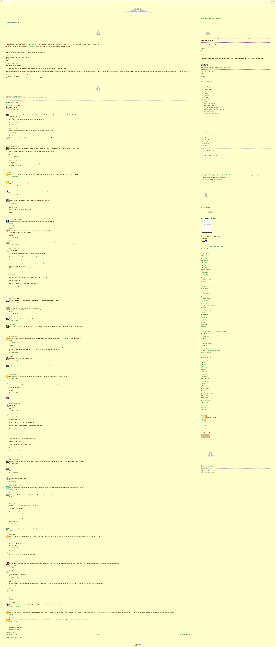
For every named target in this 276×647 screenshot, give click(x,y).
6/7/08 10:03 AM (13, 567)
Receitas (203, 77)
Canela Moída (204, 274)
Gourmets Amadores (206, 334)
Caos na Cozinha (205, 276)
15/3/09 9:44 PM (13, 585)
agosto (205, 95)
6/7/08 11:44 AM (13, 577)
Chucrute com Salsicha (206, 283)
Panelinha (203, 364)
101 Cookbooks (204, 248)
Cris (10, 395)
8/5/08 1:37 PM (13, 456)
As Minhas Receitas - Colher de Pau (209, 257)
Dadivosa (203, 312)
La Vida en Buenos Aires (206, 348)
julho (205, 97)
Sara (10, 617)
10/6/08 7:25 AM (13, 558)
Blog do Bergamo (205, 270)
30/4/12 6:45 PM (13, 614)
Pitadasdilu (11, 336)
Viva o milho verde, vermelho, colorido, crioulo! (211, 181)
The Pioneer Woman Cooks (207, 393)
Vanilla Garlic (204, 404)
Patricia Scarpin (13, 298)
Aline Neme (12, 382)
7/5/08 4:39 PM (13, 320)
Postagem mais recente (11, 634)
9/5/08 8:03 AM (13, 472)
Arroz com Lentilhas (208, 123)
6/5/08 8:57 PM (13, 109)
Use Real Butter (204, 402)
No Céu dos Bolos (13, 492)
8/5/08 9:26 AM (13, 399)
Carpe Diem (204, 277)
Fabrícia (11, 198)
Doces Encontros (205, 322)
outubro (206, 91)
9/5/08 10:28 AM (13, 481)
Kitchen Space (204, 341)
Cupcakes (203, 307)
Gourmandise (204, 333)
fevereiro (206, 141)
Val (10, 356)
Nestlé (202, 359)
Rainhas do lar (204, 374)
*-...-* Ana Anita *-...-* (14, 219)
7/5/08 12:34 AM (13, 132)
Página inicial (98, 634)
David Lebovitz (204, 314)
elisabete (11, 526)
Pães (202, 46)
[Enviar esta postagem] (46, 97)
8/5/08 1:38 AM (13, 371)
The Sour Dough (205, 395)
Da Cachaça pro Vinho (206, 310)
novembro (206, 89)
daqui (33, 44)
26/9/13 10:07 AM (14, 629)
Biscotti (205, 125)
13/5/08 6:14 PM (13, 530)
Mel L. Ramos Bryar (13, 485)
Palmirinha (203, 362)
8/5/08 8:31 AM (13, 392)
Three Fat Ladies (205, 397)
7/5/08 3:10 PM (13, 295)
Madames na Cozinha (206, 353)
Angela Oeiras (12, 374)
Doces (202, 50)
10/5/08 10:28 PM (14, 489)
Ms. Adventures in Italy (206, 357)
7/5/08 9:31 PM (13, 360)
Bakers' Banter (204, 262)
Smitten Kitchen (204, 383)
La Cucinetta (204, 345)
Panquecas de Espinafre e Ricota (211, 131)
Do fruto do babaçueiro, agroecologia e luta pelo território (214, 177)
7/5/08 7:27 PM (13, 352)
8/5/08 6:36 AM (13, 378)
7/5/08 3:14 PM (13, 302)
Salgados (32, 97)
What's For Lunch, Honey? (207, 405)
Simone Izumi (12, 306)
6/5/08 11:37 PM (13, 124)
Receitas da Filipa (205, 376)
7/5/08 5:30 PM (13, 333)
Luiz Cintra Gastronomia (206, 352)
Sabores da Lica (205, 378)
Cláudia (11, 324)
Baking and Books (205, 264)
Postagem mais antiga (185, 634)
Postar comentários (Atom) (16, 637)
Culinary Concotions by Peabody (208, 305)
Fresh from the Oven (206, 328)
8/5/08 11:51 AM (13, 410)
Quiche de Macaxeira (206, 373)
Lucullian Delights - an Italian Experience (210, 350)
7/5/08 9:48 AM (13, 176)
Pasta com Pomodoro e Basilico (211, 121)
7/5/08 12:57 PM (13, 225)
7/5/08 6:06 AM (13, 142)
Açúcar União (204, 258)
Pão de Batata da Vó (12, 22)
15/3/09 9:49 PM (13, 599)
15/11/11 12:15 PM (14, 606)
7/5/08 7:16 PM (13, 342)
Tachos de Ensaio (205, 388)
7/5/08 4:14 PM (13, 313)
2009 (204, 84)
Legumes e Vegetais (17, 97)
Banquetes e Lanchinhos (206, 269)
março (205, 139)
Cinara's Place (204, 284)
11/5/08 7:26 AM (13, 499)
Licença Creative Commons (223, 67)
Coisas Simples (204, 288)
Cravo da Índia (204, 302)
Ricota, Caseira (207, 132)
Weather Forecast (205, 437)
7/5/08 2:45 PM (13, 244)
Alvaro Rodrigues (205, 251)
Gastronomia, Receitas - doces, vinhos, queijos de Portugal (214, 331)
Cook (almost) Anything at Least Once (209, 295)
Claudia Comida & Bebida (207, 286)
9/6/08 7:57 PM (13, 547)
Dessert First (204, 317)
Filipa (10, 135)
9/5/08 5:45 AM (13, 463)
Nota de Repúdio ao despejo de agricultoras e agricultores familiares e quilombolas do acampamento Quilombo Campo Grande (230, 175)
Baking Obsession (205, 267)
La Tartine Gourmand (206, 347)
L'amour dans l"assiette (206, 343)
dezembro (206, 87)
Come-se (203, 289)
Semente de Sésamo (206, 379)
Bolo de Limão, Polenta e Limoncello (212, 113)
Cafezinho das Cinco (206, 272)
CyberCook (207, 77)
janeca (10, 228)
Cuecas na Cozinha (205, 303)
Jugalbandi (203, 338)
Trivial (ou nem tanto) (206, 400)
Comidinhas (204, 291)
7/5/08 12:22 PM (13, 203)
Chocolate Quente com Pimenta (211, 107)
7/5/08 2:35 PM (13, 237)
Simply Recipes (204, 381)
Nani (10, 476)
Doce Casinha (204, 321)
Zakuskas (203, 409)
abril (205, 137)
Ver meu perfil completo (212, 419)
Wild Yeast (203, 407)
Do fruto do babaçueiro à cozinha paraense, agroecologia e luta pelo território (219, 174)
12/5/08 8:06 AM (13, 523)
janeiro (205, 143)
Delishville (203, 315)
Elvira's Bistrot (204, 324)
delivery (75, 619)
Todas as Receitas (40, 97)
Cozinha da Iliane (205, 296)
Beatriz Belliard (12, 459)
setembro (206, 93)
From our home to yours (206, 329)
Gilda (10, 610)
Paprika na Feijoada (205, 366)
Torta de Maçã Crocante (209, 103)
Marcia (11, 534)
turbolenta (11, 467)
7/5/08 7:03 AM (13, 156)
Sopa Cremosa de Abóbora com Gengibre (213, 126)
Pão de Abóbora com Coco (210, 117)
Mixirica (203, 355)
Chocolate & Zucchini (206, 279)
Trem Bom (203, 398)
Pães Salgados (26, 97)
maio (205, 101)
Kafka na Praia (204, 340)
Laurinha (11, 248)
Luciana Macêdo (13, 189)
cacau (10, 602)
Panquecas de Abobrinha (209, 111)
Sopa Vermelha (204, 385)
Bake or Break (204, 260)
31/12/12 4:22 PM (14, 621)
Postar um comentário (11, 632)
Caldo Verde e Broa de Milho (210, 119)
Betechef (11, 180)
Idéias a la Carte (205, 336)
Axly (10, 112)
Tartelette (203, 390)
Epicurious (203, 326)
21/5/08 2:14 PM (13, 538)
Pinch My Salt (204, 369)
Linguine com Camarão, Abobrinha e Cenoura (214, 134)
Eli (9, 316)
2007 (204, 145)
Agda (202, 250)
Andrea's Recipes (205, 253)
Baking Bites (204, 265)
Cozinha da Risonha (205, 298)
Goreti (10, 363)
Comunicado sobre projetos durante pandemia (211, 179)
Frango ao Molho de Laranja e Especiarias (213, 115)
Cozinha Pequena (205, 300)
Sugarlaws (203, 386)
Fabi (10, 172)
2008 (204, 86)
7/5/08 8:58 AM (13, 169)
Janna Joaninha (13, 105)
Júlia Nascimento (13, 561)
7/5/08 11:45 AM (13, 185)
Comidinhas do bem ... (206, 293)
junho (205, 99)
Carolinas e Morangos (209, 105)
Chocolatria (203, 281)
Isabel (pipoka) (12, 146)
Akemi (29, 46)
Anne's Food (204, 255)
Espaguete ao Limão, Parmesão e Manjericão (214, 109)
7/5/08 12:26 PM (13, 216)
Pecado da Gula (205, 367)
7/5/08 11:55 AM (13, 194)
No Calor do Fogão (205, 360)
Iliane (10, 240)
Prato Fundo (204, 371)
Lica (33, 46)
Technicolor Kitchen (205, 392)
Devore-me (203, 319)
